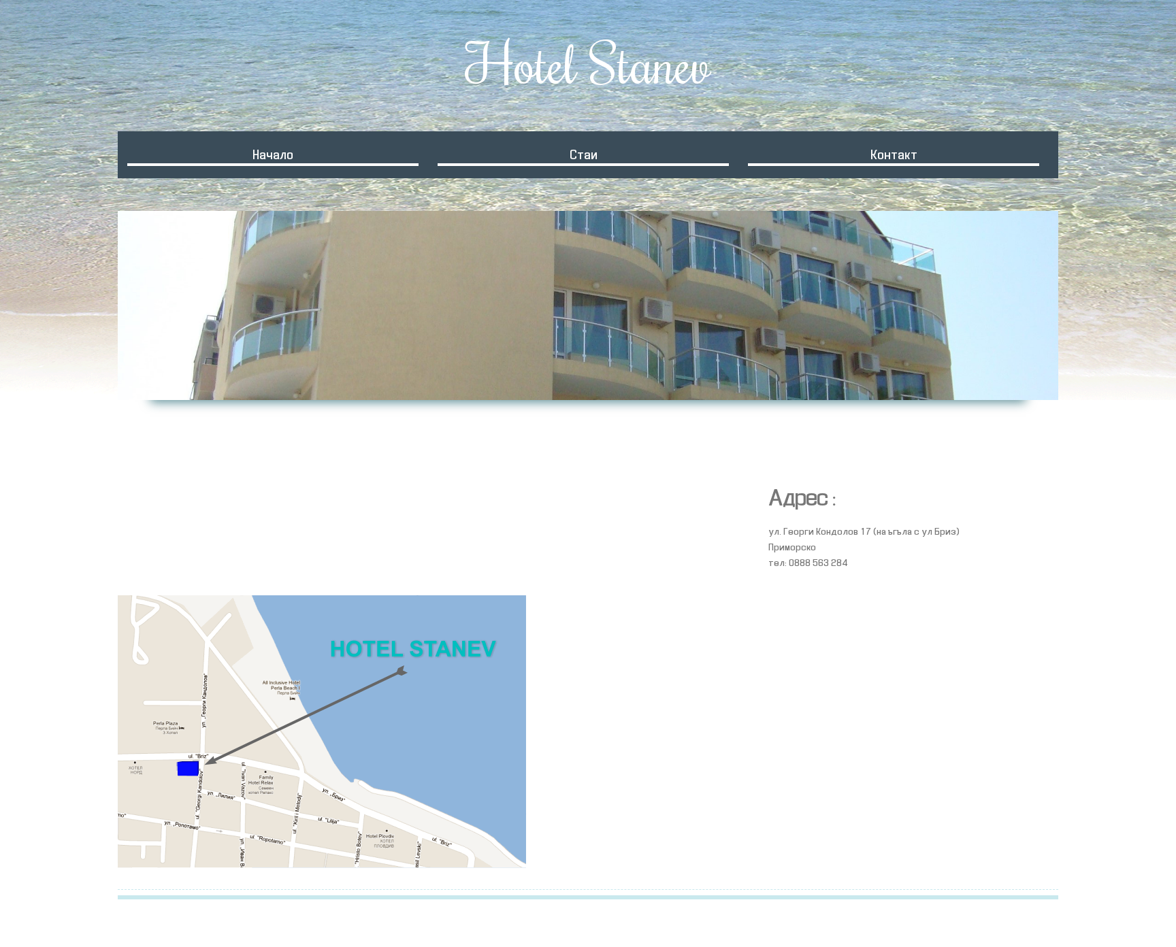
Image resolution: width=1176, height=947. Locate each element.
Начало (272, 156)
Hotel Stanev (588, 63)
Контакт (893, 156)
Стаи (584, 156)
